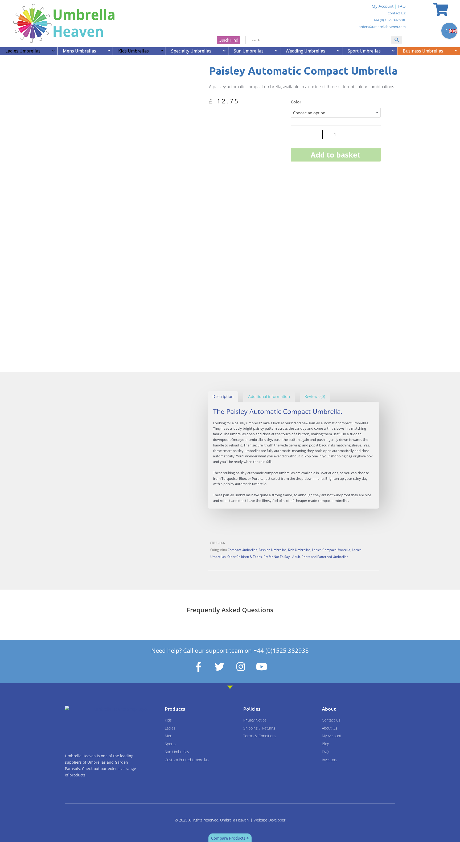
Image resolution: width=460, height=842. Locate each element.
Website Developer (269, 820)
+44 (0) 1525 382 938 (389, 20)
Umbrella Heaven (234, 820)
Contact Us (396, 13)
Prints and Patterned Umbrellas (325, 556)
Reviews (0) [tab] (315, 396)
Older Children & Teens (244, 556)
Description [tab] (222, 396)
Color (296, 101)
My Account (382, 6)
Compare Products (228, 838)
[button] (192, 71)
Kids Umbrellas (299, 549)
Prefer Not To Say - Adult (282, 556)
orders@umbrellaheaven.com (382, 26)
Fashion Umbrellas (272, 549)
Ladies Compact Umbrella (331, 549)
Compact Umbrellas (242, 549)
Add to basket (335, 155)
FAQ (402, 6)
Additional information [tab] (269, 396)
